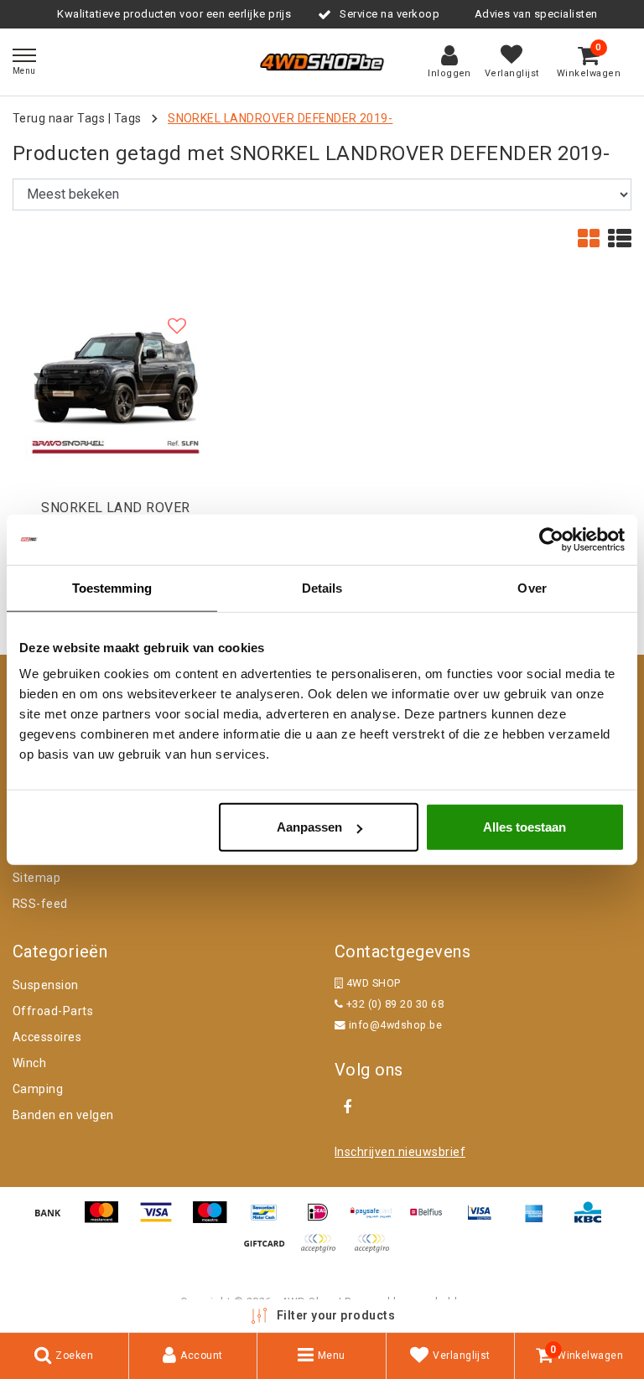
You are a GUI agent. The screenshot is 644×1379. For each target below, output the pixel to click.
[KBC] (592, 1220)
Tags (128, 118)
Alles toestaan (524, 827)
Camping (38, 1089)
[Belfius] (432, 1220)
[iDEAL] (324, 1220)
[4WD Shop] (322, 62)
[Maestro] (215, 1220)
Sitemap (36, 877)
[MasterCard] (107, 1220)
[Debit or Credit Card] (376, 1251)
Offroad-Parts (53, 1011)
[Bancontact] (270, 1220)
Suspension (46, 985)
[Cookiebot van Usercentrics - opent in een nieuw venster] (551, 539)
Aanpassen (309, 827)
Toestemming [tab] (112, 587)
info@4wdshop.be (395, 1025)
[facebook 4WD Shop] (347, 1107)
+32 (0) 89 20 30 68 (393, 1004)
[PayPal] (324, 1251)
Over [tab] (531, 587)
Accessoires (47, 1037)
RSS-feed (40, 903)
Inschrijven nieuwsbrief (400, 1152)
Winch (29, 1063)
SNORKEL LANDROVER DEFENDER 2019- (280, 118)
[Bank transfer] (53, 1220)
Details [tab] (322, 587)
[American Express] (540, 1220)
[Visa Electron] (485, 1220)
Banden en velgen (63, 1115)
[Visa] (162, 1220)
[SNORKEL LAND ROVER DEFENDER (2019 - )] (115, 388)
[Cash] (270, 1251)
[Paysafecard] (377, 1220)
